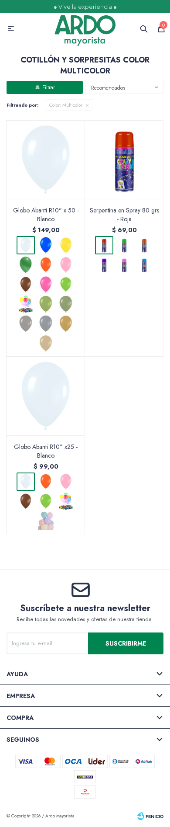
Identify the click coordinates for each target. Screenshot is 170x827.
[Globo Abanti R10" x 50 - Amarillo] (66, 245)
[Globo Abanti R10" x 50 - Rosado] (66, 265)
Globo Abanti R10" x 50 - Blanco (46, 214)
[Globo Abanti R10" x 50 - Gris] (45, 324)
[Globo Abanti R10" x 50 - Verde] (25, 265)
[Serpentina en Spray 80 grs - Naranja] (144, 245)
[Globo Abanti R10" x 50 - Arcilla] (45, 343)
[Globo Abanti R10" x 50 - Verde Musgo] (66, 304)
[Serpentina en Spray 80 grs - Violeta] (104, 265)
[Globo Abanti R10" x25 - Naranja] (45, 481)
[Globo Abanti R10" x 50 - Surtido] (25, 304)
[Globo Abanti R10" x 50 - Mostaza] (66, 324)
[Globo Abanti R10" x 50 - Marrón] (25, 284)
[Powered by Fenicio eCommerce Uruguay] (150, 816)
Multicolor (65, 104)
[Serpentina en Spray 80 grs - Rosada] (124, 265)
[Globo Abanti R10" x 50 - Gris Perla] (25, 324)
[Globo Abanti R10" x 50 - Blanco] (46, 159)
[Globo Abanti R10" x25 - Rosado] (66, 481)
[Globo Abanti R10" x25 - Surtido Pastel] (45, 521)
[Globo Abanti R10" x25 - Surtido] (66, 501)
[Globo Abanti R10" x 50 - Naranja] (45, 265)
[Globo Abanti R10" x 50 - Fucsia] (45, 284)
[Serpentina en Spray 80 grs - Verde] (124, 245)
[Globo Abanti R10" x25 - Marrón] (25, 501)
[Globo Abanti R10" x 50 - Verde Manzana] (66, 284)
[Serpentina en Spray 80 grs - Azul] (144, 265)
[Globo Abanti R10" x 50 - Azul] (45, 245)
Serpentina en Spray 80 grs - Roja (124, 214)
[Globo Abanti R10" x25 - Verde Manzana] (45, 501)
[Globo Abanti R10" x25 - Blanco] (46, 396)
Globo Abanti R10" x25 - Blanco (46, 451)
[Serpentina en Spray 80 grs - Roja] (124, 159)
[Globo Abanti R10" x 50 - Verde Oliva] (45, 304)
